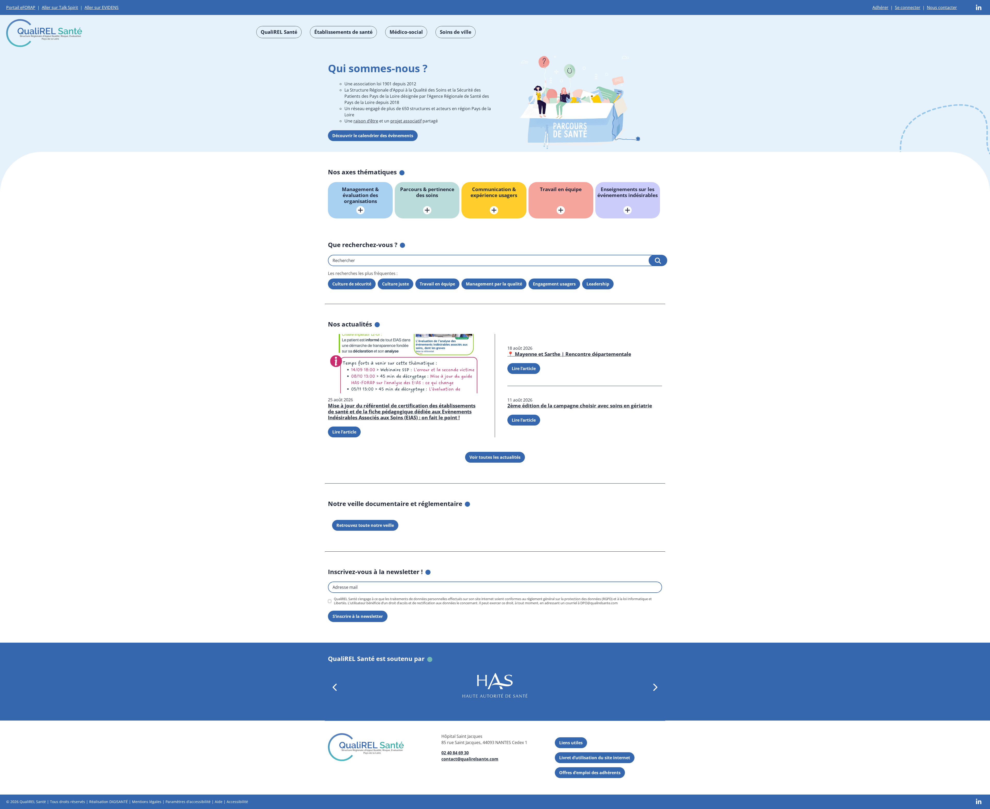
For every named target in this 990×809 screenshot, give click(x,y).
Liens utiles (571, 743)
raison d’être (365, 121)
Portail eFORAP (20, 7)
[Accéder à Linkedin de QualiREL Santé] (979, 7)
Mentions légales (146, 801)
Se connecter (907, 7)
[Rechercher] (658, 260)
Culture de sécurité (351, 284)
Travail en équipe (437, 284)
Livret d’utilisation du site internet (594, 758)
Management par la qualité (494, 284)
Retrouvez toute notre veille (365, 525)
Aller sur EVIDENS (102, 7)
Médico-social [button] (406, 31)
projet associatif (406, 121)
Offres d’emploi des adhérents (590, 772)
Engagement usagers (554, 284)
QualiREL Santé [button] (279, 31)
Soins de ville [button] (455, 31)
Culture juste (395, 284)
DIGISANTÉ (118, 801)
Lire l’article (344, 432)
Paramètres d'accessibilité (188, 801)
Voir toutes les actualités (495, 457)
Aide (218, 801)
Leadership (598, 284)
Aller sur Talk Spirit (60, 7)
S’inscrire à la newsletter (358, 616)
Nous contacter (942, 7)
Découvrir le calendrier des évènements (372, 135)
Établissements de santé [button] (343, 31)
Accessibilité (237, 801)
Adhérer (880, 7)
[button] (335, 687)
